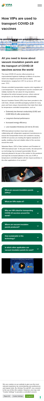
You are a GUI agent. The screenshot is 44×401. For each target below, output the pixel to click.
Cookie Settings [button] (18, 396)
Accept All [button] (29, 396)
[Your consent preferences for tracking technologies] (40, 397)
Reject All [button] (7, 396)
